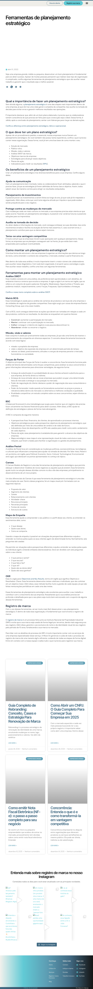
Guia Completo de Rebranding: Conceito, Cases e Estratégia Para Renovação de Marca (24, 713)
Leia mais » (12, 743)
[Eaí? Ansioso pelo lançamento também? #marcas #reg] (19, 900)
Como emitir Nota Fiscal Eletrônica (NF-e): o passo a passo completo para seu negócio (24, 816)
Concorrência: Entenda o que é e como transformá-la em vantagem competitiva (66, 816)
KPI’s (45, 164)
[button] (87, 3)
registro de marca (14, 620)
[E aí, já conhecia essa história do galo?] (73, 900)
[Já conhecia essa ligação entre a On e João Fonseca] (73, 927)
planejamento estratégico (35, 104)
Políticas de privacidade (31, 988)
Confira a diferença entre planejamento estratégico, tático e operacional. (36, 126)
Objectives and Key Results (33, 579)
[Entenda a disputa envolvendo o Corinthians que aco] (19, 927)
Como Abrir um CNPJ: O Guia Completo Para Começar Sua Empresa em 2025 (67, 711)
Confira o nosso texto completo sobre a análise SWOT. (28, 292)
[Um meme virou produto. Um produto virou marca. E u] (46, 900)
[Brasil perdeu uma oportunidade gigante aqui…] (46, 927)
